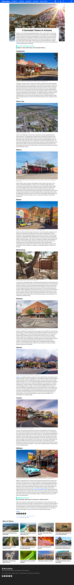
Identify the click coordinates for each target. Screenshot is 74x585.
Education (35, 1)
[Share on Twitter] (21, 513)
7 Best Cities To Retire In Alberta (45, 560)
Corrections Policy (30, 573)
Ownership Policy (37, 573)
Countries (21, 1)
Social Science (43, 1)
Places (28, 517)
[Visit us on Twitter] (7, 576)
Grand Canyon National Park (39, 489)
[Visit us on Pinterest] (9, 576)
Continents (14, 1)
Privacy (10, 573)
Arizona (19, 43)
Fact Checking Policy (22, 573)
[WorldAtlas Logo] (6, 1)
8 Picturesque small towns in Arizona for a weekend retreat (32, 499)
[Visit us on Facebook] (5, 576)
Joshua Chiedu (18, 517)
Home (3, 573)
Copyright (13, 573)
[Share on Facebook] (19, 513)
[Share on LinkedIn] (25, 513)
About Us (17, 573)
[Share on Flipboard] (17, 513)
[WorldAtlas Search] (71, 1)
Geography (28, 1)
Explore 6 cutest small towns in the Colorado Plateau (31, 47)
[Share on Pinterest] (23, 513)
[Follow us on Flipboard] (2, 576)
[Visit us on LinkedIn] (11, 576)
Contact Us (6, 573)
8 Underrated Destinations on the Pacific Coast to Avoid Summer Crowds (63, 548)
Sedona (18, 377)
